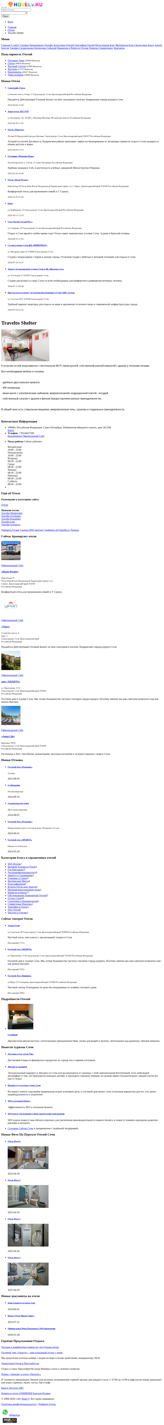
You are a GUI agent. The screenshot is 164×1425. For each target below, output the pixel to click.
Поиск (5, 16)
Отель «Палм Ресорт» (18, 180)
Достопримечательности (21, 872)
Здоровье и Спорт (17, 878)
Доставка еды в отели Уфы (20, 1054)
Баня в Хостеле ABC (12, 1388)
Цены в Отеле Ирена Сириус (21, 1316)
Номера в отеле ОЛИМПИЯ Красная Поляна (25, 1393)
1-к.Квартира (14, 785)
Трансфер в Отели (18, 907)
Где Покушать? (16, 869)
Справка (24, 45)
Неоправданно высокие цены (24, 889)
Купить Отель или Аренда (22, 886)
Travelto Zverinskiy (11, 516)
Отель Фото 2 (14, 1219)
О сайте (15, 45)
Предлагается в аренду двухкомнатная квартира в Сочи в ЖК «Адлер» (41, 292)
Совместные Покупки (20, 904)
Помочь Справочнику (101, 48)
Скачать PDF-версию (31, 530)
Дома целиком (15, 74)
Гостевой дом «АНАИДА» (20, 840)
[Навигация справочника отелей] (5, 7)
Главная (12, 27)
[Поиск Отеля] (2, 7)
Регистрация (102, 45)
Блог (112, 45)
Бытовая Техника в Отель (22, 866)
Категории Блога (144, 45)
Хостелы (12, 69)
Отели (11, 63)
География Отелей (85, 45)
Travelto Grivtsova (10, 524)
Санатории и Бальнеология (22, 901)
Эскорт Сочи (14, 925)
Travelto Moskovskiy (12, 513)
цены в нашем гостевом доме (21, 1303)
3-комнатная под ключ (18, 803)
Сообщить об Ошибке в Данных (61, 530)
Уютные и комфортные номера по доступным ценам (30, 1347)
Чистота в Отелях (17, 912)
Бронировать (15, 436)
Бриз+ (10, 203)
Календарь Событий (45, 48)
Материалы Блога (125, 45)
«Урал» (5, 626)
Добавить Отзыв (10, 530)
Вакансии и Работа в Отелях (73, 48)
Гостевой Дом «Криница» (20, 976)
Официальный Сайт (33, 436)
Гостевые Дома (16, 60)
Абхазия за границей (17, 1067)
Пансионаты (14, 72)
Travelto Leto (8, 521)
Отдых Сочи (14, 898)
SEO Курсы (14, 864)
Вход (10, 21)
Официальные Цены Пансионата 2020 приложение (31, 1328)
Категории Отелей (64, 45)
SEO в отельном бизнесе (19, 1101)
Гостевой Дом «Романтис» (20, 767)
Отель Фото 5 (14, 1180)
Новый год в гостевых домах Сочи (24, 1085)
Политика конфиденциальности (18, 1404)
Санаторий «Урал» (16, 88)
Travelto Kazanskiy (11, 519)
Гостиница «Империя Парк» (21, 156)
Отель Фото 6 (14, 1141)
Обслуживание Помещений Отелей (27, 895)
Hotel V (25, 1398)
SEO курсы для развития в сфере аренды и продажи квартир (36, 1114)
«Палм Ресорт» (10, 571)
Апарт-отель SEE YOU (18, 111)
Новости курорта (17, 892)
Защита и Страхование (20, 875)
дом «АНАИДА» (10, 681)
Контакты (119, 48)
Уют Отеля (14, 909)
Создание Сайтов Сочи (20, 1128)
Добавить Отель (47, 1404)
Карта (11, 430)
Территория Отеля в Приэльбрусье (20, 1363)
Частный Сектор (17, 66)
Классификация (16, 884)
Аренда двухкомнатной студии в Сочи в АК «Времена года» (36, 269)
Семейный (12, 1034)
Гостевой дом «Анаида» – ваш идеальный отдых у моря (31, 1352)
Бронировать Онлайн (41, 45)
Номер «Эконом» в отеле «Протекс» (21, 1374)
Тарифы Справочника (22, 48)
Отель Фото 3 (14, 1257)
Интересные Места (18, 881)
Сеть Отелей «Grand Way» (20, 222)
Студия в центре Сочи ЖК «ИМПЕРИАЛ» (27, 245)
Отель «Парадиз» (16, 129)
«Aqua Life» (8, 736)
